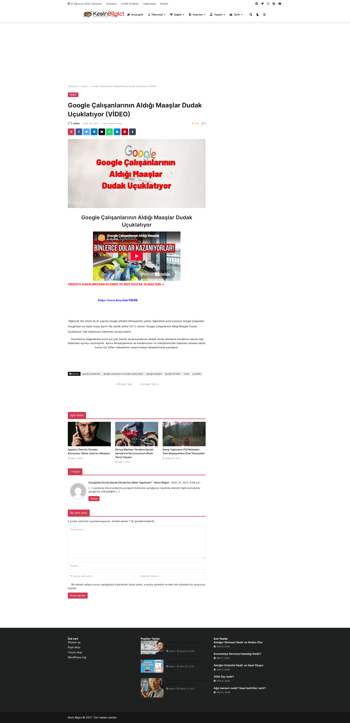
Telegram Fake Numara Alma (185, 661)
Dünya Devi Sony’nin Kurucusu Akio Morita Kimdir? (186, 682)
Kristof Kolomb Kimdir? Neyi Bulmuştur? (184, 644)
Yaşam (218, 14)
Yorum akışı (75, 652)
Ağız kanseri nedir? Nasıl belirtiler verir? (240, 688)
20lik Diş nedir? (224, 676)
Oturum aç (74, 642)
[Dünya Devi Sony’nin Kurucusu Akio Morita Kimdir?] (152, 687)
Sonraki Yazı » (149, 384)
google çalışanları (91, 373)
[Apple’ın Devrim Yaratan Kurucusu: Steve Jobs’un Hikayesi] (89, 434)
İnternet (198, 14)
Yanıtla (94, 498)
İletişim (164, 3)
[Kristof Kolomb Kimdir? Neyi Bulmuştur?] (152, 647)
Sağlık (178, 14)
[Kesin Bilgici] (103, 14)
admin (76, 123)
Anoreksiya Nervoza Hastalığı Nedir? (237, 653)
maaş (186, 373)
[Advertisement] (175, 51)
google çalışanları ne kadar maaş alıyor (123, 373)
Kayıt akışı (74, 647)
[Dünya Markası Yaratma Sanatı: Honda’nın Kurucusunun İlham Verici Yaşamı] (136, 434)
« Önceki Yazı (123, 384)
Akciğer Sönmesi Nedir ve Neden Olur (238, 642)
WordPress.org (77, 657)
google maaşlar (154, 373)
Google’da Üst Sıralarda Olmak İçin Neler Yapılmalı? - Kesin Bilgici (128, 482)
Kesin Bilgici (75, 717)
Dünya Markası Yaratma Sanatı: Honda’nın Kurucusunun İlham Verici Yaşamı (134, 453)
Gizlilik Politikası (130, 3)
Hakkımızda (149, 3)
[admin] (70, 123)
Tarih (237, 14)
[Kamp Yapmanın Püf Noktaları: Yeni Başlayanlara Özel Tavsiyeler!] (184, 434)
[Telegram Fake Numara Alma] (152, 666)
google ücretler (172, 373)
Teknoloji (157, 14)
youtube (196, 373)
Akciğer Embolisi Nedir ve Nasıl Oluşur (238, 665)
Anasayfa (111, 3)
